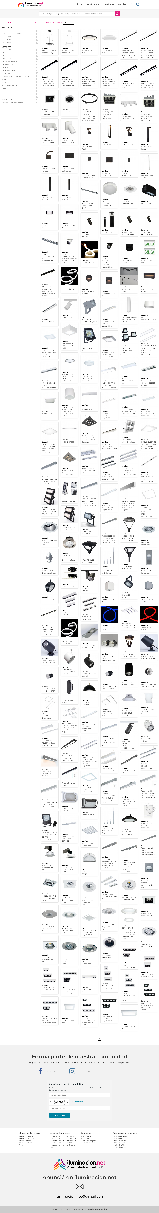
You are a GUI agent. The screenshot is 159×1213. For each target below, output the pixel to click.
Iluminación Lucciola (27, 1138)
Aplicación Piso (119, 1145)
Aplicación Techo (120, 1147)
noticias (122, 4)
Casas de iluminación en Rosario (63, 1145)
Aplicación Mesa (120, 1141)
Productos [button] (92, 4)
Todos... (21, 1145)
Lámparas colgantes (89, 1141)
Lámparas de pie (88, 1138)
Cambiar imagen (77, 1101)
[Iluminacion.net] (30, 4)
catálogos (109, 4)
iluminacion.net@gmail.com (79, 1196)
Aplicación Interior (121, 1138)
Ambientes (57, 22)
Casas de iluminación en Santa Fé (63, 1141)
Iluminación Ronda (26, 1136)
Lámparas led (87, 1136)
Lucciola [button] (7, 22)
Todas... (53, 1147)
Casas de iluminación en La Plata (63, 1143)
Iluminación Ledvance (27, 1141)
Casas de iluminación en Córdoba (63, 1138)
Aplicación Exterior (121, 1136)
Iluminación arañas (89, 1143)
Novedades (68, 22)
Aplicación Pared (120, 1143)
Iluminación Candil (26, 1143)
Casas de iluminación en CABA (62, 1136)
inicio (80, 4)
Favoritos (47, 22)
